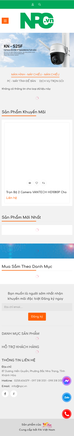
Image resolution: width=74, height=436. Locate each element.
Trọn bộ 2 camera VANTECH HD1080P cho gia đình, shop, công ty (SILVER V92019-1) (36, 193)
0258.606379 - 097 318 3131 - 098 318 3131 (38, 380)
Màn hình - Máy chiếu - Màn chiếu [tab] (35, 74)
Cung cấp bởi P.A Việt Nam (37, 429)
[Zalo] (13, 393)
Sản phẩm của (31, 424)
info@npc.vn (19, 386)
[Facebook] (5, 393)
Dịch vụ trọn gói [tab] (51, 81)
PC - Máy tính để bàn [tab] (21, 81)
